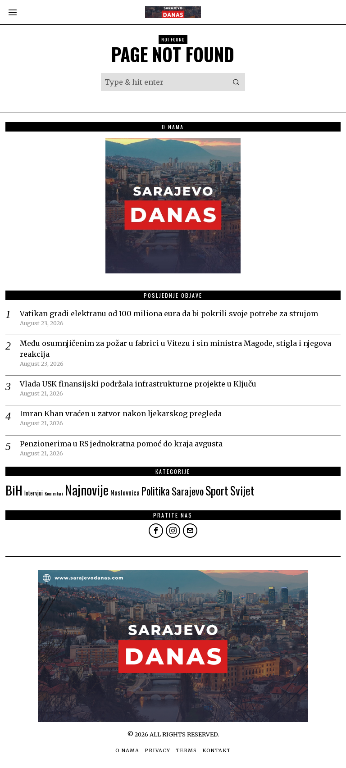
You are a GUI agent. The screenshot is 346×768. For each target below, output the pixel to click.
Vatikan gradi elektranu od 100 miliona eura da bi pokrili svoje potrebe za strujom (169, 313)
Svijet (242, 490)
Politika (155, 491)
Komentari (54, 493)
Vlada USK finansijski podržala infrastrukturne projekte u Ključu (138, 383)
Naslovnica (125, 492)
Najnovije (87, 489)
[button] (236, 82)
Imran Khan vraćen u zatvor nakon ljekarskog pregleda (121, 413)
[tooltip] (156, 530)
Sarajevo (188, 491)
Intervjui (33, 492)
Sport (216, 490)
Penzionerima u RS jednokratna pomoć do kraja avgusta (121, 443)
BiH (14, 490)
